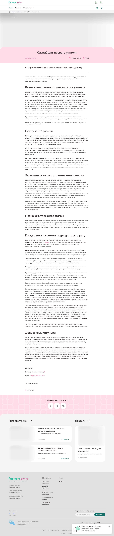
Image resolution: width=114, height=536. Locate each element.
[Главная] (15, 2)
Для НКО (97, 523)
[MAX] (96, 3)
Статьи (20, 12)
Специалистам (87, 523)
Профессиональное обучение (47, 498)
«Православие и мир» (38, 376)
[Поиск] (97, 8)
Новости (18, 8)
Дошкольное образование (45, 482)
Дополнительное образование (46, 503)
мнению (47, 242)
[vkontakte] (101, 3)
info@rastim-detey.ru (14, 487)
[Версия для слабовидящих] (102, 8)
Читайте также (18, 420)
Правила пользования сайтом (51, 530)
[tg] (57, 406)
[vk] (63, 406)
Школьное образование (45, 487)
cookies (92, 531)
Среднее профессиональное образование (47, 492)
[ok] (50, 406)
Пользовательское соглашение (70, 530)
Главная (13, 12)
